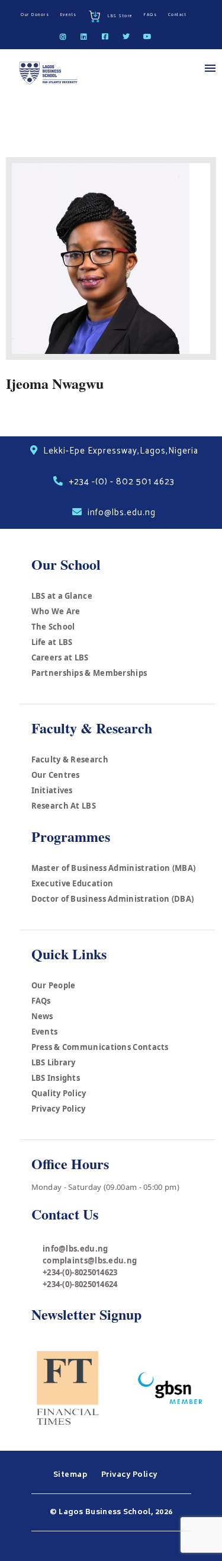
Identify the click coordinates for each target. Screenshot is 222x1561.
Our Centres (55, 775)
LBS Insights (56, 1077)
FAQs (41, 1000)
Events (44, 1031)
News (42, 1016)
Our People (53, 985)
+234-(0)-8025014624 (80, 1284)
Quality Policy (58, 1093)
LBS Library (53, 1062)
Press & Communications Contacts (100, 1047)
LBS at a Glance (62, 595)
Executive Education (72, 883)
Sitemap (71, 1475)
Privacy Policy (58, 1108)
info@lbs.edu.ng (75, 1248)
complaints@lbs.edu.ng (90, 1260)
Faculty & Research (69, 759)
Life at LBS (52, 642)
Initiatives (52, 790)
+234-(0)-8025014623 (80, 1272)
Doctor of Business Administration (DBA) (112, 898)
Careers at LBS (60, 657)
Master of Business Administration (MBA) (113, 868)
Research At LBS (63, 805)
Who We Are (56, 611)
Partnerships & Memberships (89, 673)
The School (53, 626)
